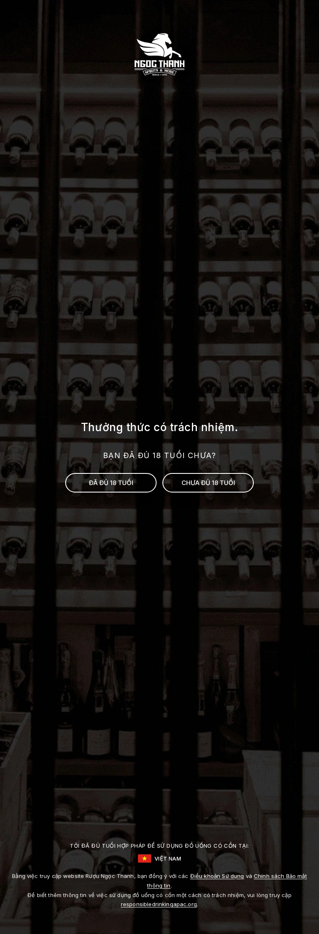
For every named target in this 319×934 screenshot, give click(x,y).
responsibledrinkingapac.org (159, 904)
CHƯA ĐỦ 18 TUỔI (208, 483)
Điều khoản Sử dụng (217, 876)
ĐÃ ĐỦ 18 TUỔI (111, 483)
